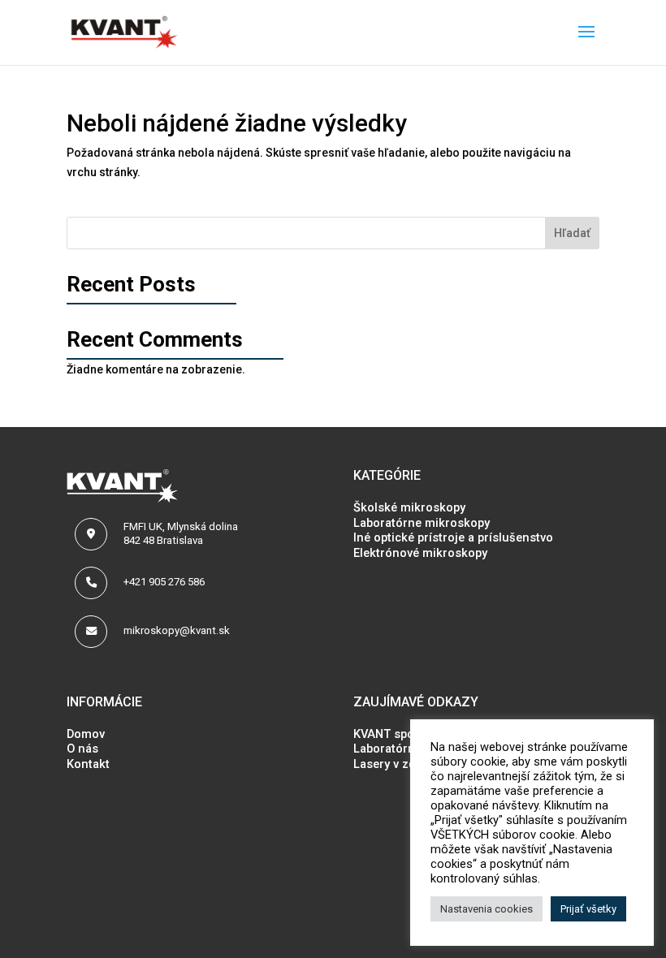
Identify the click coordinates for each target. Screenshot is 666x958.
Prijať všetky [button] (588, 909)
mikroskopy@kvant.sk (176, 630)
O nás (82, 748)
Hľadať (572, 233)
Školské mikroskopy (409, 507)
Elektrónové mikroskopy (420, 553)
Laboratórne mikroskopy (421, 523)
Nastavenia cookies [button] (486, 909)
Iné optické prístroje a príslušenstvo (453, 537)
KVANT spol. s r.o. (402, 734)
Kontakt (88, 764)
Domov (86, 734)
